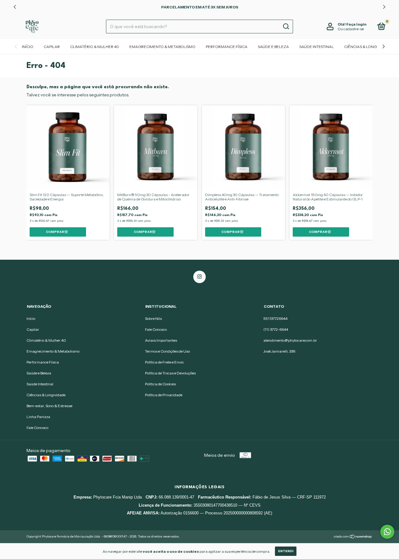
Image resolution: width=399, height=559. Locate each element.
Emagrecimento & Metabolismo (162, 46)
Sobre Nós (153, 318)
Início (27, 46)
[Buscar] (286, 26)
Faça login (356, 24)
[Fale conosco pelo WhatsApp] (387, 532)
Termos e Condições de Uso (167, 351)
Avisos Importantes (161, 340)
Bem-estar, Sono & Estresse (49, 405)
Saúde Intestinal (316, 46)
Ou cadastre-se (351, 29)
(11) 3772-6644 (275, 329)
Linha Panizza (38, 416)
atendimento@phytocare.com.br (290, 340)
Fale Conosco (37, 427)
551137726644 (275, 318)
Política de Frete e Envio (164, 362)
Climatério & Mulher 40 (94, 46)
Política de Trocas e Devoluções (170, 373)
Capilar (52, 46)
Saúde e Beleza (273, 46)
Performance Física (227, 46)
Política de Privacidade (163, 395)
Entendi (285, 551)
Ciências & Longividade (368, 46)
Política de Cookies (160, 384)
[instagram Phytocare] (199, 277)
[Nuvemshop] (353, 537)
